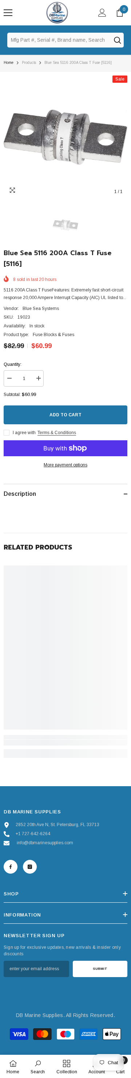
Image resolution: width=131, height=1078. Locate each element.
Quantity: (12, 364)
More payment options (65, 464)
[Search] (117, 40)
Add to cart (65, 414)
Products (29, 63)
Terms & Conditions (56, 432)
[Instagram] (30, 867)
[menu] (8, 12)
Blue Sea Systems (41, 308)
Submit (100, 969)
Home (8, 63)
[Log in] (102, 13)
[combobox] (58, 39)
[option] (65, 137)
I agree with (24, 432)
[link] (65, 743)
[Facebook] (10, 867)
